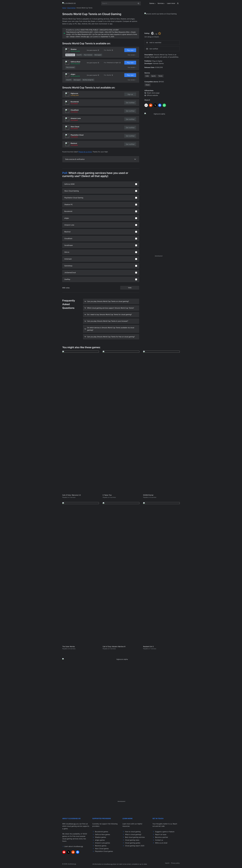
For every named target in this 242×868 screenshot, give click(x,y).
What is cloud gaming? (133, 834)
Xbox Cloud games (102, 848)
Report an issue (160, 834)
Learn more (171, 3)
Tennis (160, 76)
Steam (148, 85)
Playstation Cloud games (104, 851)
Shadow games (100, 837)
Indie (147, 76)
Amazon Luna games (102, 843)
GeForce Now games (102, 834)
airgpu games (100, 840)
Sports (153, 76)
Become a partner (161, 837)
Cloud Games (71, 8)
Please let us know (85, 152)
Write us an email (161, 843)
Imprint (167, 863)
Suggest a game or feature (164, 832)
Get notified (130, 103)
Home (64, 8)
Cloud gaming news (132, 840)
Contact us (159, 840)
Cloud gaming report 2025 (134, 846)
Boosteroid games (101, 832)
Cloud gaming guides (132, 843)
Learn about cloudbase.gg (73, 846)
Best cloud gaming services (135, 837)
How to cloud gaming (133, 832)
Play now (130, 50)
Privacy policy (175, 863)
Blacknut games (100, 846)
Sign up (130, 94)
